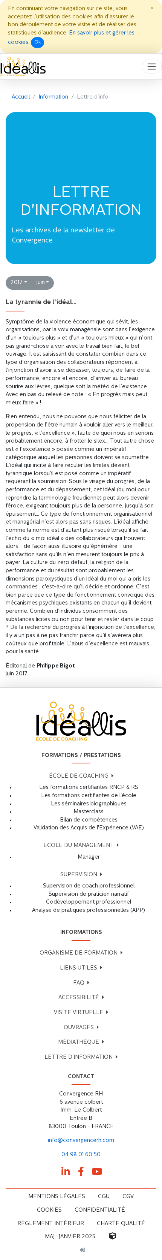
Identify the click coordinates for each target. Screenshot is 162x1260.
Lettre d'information (78, 1057)
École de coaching (79, 776)
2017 (17, 283)
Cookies (49, 1210)
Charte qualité (121, 1224)
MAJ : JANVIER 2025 (70, 1237)
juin (41, 283)
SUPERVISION (78, 875)
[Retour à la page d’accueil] (81, 722)
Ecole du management (78, 845)
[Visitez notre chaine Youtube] (96, 1172)
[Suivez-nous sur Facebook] (81, 1172)
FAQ (78, 983)
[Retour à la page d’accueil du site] (23, 66)
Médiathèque (78, 1042)
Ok (37, 42)
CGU (104, 1197)
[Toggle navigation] (152, 66)
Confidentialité (100, 1210)
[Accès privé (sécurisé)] (82, 1250)
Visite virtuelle (78, 1013)
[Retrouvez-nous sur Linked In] (65, 1172)
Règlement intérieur (50, 1224)
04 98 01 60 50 (81, 1155)
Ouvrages (79, 1028)
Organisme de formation (79, 953)
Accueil (21, 97)
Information (53, 97)
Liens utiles (78, 968)
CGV (128, 1197)
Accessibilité (78, 998)
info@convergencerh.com (81, 1140)
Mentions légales (56, 1197)
